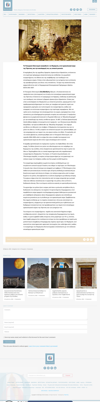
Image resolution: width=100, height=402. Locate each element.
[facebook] (71, 9)
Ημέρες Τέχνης (11, 382)
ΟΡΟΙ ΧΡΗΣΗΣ (44, 390)
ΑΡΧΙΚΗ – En (84, 387)
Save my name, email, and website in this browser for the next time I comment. (30, 337)
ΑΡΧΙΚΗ (79, 387)
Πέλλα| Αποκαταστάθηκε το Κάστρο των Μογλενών (37, 292)
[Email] (91, 239)
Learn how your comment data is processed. (43, 346)
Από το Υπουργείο (21, 249)
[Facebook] (84, 239)
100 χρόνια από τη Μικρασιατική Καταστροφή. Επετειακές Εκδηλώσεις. (63, 385)
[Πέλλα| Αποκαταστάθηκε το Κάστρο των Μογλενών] (38, 259)
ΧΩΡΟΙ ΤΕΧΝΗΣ (72, 382)
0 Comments (30, 249)
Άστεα (81, 385)
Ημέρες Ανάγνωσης (11, 385)
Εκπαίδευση (28, 385)
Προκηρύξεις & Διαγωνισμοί (28, 387)
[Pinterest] (88, 239)
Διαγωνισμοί (38, 387)
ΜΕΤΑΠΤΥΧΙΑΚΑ (41, 382)
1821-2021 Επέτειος (60, 387)
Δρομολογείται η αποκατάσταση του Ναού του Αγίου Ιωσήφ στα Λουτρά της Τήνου (85, 293)
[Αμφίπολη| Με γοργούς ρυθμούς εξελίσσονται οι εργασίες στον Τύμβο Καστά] (62, 259)
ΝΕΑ (43, 387)
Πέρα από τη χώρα (17, 387)
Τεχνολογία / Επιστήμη (37, 385)
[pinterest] (77, 9)
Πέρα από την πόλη (88, 385)
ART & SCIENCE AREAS (50, 387)
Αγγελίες (82, 382)
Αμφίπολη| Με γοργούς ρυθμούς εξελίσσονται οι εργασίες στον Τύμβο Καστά (61, 292)
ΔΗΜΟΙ (77, 382)
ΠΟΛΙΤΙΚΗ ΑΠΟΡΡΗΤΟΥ (54, 390)
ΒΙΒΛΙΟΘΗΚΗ (34, 382)
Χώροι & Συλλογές (20, 385)
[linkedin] (81, 9)
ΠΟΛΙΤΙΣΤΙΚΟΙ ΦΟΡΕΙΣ (63, 382)
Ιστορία (44, 385)
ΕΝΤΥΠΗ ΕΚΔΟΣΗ (19, 382)
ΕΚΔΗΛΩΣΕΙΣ (27, 382)
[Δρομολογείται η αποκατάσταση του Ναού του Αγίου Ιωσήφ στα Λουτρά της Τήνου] (86, 259)
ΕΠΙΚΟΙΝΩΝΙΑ (88, 382)
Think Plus (66, 394)
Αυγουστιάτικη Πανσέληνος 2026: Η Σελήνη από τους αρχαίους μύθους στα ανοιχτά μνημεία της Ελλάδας (13, 293)
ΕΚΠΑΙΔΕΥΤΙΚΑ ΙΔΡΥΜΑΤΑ (51, 382)
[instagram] (74, 9)
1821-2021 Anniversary (71, 387)
